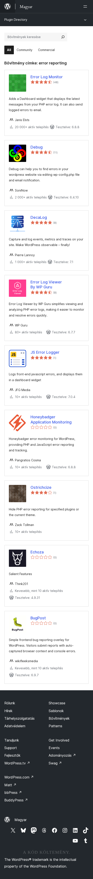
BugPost (38, 618)
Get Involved (59, 740)
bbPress (13, 792)
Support (10, 748)
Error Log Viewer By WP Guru (46, 284)
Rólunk (9, 703)
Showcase (57, 703)
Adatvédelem (14, 726)
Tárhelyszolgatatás (19, 718)
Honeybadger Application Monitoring (51, 419)
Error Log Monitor (46, 77)
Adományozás (62, 755)
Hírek (8, 711)
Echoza (37, 552)
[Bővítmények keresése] (63, 37)
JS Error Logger (44, 352)
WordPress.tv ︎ (17, 763)
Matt (10, 785)
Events (54, 748)
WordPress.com (19, 777)
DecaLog (38, 217)
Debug (36, 147)
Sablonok (56, 711)
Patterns (55, 726)
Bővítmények (59, 718)
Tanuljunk (11, 740)
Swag (55, 763)
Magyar (20, 820)
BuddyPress (16, 800)
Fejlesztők (12, 755)
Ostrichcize (40, 487)
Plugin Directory (15, 19)
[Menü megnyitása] (86, 6)
